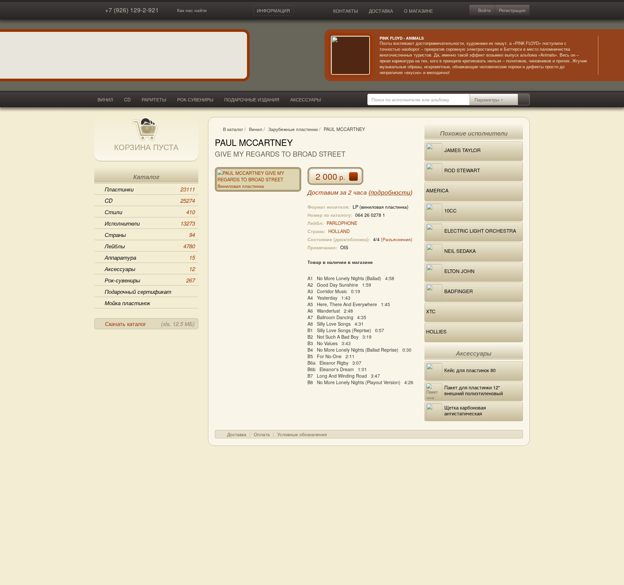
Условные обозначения (302, 434)
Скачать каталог (150, 324)
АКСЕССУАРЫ (305, 99)
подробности (390, 192)
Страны (150, 235)
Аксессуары (150, 269)
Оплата (262, 434)
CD (127, 99)
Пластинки (150, 189)
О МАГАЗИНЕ (418, 10)
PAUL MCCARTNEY (344, 129)
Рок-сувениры (150, 280)
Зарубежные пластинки (293, 129)
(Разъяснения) (396, 239)
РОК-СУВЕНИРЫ (195, 99)
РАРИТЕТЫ (154, 99)
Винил (255, 129)
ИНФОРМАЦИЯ (273, 10)
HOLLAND (339, 231)
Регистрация (512, 10)
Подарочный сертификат (138, 291)
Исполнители (150, 223)
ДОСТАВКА (381, 10)
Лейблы (150, 246)
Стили (150, 212)
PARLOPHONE (342, 223)
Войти (484, 10)
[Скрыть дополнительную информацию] (608, 55)
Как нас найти (192, 10)
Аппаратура (150, 257)
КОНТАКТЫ (345, 10)
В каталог (233, 129)
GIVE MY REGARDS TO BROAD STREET (280, 154)
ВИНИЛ (105, 99)
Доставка (236, 434)
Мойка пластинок (127, 303)
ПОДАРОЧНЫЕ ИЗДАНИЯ (251, 99)
